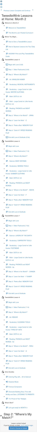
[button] (1, 2)
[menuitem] (1, 5)
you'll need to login (27, 425)
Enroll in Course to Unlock (18, 428)
